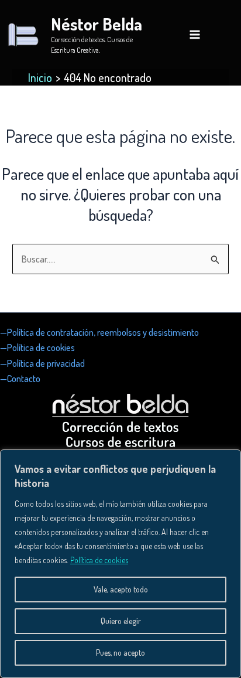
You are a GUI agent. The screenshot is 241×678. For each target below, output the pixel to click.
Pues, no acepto (120, 652)
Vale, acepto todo (121, 589)
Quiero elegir (121, 621)
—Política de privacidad (42, 363)
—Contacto (20, 378)
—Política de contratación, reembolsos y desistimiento (99, 332)
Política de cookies (99, 560)
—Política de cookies (37, 347)
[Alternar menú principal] (195, 34)
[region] (120, 563)
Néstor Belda (96, 24)
